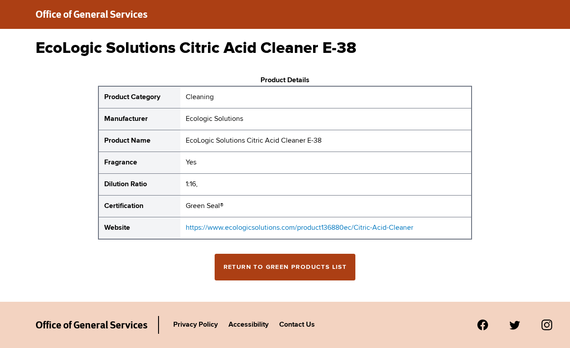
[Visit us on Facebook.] (483, 325)
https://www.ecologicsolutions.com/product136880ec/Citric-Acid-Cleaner (299, 228)
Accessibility (248, 324)
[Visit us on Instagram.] (547, 325)
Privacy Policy (195, 324)
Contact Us (297, 324)
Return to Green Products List (285, 267)
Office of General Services (91, 14)
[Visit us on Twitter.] (515, 325)
